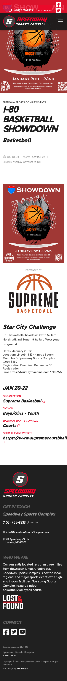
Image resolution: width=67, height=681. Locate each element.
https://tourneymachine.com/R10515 (35, 372)
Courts (10, 425)
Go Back (12, 157)
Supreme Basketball (22, 401)
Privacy (6, 655)
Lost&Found (45, 10)
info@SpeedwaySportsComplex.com (27, 532)
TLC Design (22, 668)
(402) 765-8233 (23, 10)
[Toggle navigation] (61, 21)
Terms (13, 655)
